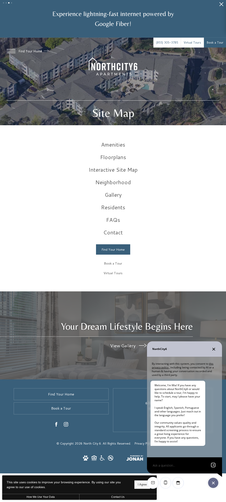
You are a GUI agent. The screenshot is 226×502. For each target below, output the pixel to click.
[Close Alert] (221, 5)
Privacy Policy (144, 443)
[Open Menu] (11, 51)
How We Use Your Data (40, 496)
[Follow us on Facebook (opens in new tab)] (56, 425)
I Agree (142, 484)
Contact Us (117, 496)
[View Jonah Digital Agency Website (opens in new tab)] (134, 458)
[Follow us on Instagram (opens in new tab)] (66, 425)
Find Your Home (31, 51)
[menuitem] (113, 144)
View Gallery (123, 345)
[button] (3, 3)
